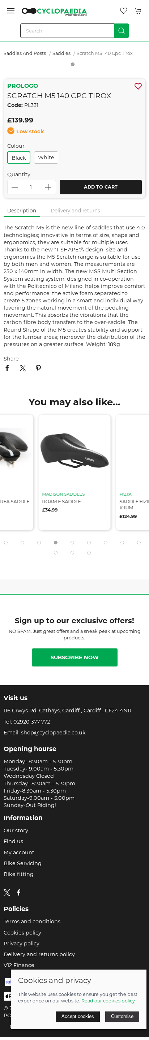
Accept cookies (77, 1016)
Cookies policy (22, 932)
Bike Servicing (23, 863)
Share (11, 358)
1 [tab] (74, 66)
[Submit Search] (121, 30)
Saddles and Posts (25, 53)
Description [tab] (21, 210)
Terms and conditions (32, 921)
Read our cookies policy (108, 1001)
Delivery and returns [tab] (75, 210)
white (46, 157)
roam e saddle (61, 501)
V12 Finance (19, 965)
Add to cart (101, 187)
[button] (10, 10)
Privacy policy (21, 943)
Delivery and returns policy (39, 954)
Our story (16, 830)
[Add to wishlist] (23, 424)
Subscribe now (75, 657)
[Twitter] (7, 892)
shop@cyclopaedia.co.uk (53, 732)
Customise (122, 1016)
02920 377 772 (31, 721)
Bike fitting (19, 874)
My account (19, 852)
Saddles (62, 53)
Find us (13, 841)
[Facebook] (18, 892)
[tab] (6, 542)
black (19, 158)
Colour (16, 146)
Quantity (18, 174)
